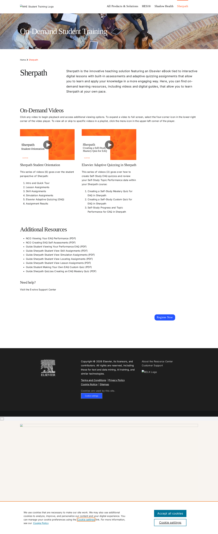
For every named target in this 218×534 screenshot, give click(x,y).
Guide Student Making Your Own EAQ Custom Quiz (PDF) (59, 267)
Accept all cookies (170, 513)
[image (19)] (109, 425)
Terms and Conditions (93, 380)
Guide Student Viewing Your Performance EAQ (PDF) (56, 246)
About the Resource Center (157, 361)
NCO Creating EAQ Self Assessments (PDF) (51, 242)
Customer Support (152, 365)
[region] (109, 517)
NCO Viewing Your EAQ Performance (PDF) (51, 238)
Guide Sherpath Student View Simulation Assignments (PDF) (60, 254)
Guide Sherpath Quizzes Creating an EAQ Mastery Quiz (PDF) (61, 271)
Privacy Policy (116, 380)
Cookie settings (91, 396)
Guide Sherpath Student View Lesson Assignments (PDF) (58, 262)
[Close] (2, 418)
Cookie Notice (89, 384)
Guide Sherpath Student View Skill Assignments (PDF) (57, 250)
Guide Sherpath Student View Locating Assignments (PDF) (59, 258)
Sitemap (104, 384)
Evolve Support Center (43, 289)
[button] (193, 6)
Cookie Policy (41, 523)
